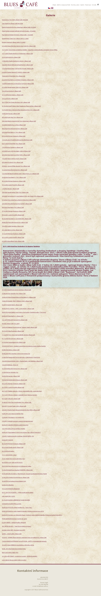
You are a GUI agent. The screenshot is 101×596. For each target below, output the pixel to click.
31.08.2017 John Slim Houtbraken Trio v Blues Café (16, 402)
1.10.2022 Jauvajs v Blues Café (10, 189)
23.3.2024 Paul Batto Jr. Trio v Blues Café (13, 132)
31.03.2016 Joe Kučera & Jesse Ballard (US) (14, 481)
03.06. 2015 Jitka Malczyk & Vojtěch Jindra (14, 549)
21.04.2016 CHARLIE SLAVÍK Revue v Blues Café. (15, 477)
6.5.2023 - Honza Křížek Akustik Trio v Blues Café (16, 166)
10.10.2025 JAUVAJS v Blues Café (11, 57)
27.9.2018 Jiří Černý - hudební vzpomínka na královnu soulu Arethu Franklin (24, 346)
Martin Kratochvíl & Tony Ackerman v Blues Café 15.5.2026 (19, 27)
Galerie (82, 5)
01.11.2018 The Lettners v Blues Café (12, 338)
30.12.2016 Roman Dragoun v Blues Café (13, 444)
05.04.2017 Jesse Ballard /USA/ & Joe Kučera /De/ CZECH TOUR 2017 (21, 432)
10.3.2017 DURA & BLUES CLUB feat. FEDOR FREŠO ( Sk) (18, 436)
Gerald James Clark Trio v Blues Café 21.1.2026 (15, 38)
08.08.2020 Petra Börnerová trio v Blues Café (15, 222)
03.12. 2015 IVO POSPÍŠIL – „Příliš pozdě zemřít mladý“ (18, 492)
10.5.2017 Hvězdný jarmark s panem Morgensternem (17, 421)
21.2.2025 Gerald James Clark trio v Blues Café (15, 87)
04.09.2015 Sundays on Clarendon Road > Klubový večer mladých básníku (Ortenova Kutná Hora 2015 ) (32, 515)
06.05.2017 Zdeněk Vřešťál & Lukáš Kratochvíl (15, 425)
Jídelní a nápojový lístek (63, 5)
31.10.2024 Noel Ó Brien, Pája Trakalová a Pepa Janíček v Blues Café (21, 106)
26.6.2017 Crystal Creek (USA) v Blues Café (14, 406)
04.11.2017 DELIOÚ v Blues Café (11, 399)
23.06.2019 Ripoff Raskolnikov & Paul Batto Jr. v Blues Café (19, 297)
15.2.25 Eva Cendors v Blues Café (11, 91)
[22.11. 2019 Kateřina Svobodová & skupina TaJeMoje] (6, 283)
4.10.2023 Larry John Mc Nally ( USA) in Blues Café (16, 151)
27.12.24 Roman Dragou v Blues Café (12, 95)
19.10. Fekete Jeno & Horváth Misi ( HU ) (13, 459)
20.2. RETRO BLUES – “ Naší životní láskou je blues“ (16, 526)
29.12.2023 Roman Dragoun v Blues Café (13, 136)
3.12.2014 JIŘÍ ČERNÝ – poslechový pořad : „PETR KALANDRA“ (19, 556)
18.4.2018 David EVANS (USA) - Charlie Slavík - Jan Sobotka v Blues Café (22, 361)
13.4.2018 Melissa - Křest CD (10, 365)
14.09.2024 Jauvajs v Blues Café (11, 113)
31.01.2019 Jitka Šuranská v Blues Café (13, 331)
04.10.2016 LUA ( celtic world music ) (12, 462)
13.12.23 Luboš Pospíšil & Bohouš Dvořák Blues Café (17, 140)
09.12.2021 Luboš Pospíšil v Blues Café (13, 215)
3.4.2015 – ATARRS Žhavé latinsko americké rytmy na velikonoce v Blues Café (24, 537)
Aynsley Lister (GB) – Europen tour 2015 (13, 530)
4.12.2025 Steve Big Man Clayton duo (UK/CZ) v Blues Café (19, 46)
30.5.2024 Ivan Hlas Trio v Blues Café (12, 117)
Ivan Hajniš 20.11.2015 (8, 496)
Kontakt (94, 5)
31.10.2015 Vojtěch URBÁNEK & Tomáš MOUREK (16, 500)
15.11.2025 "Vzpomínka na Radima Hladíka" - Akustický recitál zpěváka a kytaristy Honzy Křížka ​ (30, 50)
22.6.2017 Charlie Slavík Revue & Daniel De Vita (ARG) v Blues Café (21, 410)
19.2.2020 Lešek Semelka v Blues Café (13, 226)
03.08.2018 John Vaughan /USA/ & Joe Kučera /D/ (16, 353)
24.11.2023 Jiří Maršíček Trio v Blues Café (13, 144)
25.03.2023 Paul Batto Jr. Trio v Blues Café (14, 177)
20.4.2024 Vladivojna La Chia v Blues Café (14, 125)
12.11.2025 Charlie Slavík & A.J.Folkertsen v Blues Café (17, 53)
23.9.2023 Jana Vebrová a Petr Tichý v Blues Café (16, 155)
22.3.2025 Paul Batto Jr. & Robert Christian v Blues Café (18, 80)
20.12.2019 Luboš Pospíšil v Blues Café (13, 237)
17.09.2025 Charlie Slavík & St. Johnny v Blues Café (16, 61)
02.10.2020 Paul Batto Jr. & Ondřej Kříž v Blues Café (16, 219)
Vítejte (54, 5)
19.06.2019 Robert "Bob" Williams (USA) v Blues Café (17, 301)
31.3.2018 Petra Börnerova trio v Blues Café (14, 369)
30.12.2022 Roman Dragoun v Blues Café (13, 181)
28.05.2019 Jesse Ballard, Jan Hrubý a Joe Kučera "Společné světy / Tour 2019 (24, 312)
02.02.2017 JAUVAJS (7, 440)
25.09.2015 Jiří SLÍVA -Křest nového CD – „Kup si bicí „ (17, 507)
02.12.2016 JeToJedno (8, 451)
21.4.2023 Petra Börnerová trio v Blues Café (14, 170)
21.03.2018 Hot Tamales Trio (10, 372)
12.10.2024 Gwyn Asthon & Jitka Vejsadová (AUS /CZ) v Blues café (20, 110)
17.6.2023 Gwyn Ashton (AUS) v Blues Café (14, 159)
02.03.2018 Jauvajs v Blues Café (11, 376)
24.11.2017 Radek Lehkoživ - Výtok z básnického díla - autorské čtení (22, 391)
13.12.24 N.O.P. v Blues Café (10, 98)
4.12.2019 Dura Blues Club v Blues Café (13, 241)
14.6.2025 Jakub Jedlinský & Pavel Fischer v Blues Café (17, 65)
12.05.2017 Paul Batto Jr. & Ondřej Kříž (13, 417)
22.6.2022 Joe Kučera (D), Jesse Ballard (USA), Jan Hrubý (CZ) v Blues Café (22, 196)
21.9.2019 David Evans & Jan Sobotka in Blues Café (16, 290)
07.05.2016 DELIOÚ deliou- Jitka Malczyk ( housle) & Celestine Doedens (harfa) (24, 474)
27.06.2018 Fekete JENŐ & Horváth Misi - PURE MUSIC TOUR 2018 (21, 357)
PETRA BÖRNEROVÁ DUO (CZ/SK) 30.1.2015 (14, 519)
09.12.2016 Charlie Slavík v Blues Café (12, 447)
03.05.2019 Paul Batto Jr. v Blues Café (12, 316)
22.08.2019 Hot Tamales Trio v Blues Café (13, 293)
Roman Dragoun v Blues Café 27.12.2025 (13, 42)
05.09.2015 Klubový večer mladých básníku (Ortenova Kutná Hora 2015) (23, 511)
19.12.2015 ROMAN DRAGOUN (11, 489)
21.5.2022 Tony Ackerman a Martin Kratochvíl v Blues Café (19, 200)
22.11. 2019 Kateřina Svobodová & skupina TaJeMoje (21, 246)
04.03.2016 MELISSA (8, 485)
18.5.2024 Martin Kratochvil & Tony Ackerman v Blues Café (19, 121)
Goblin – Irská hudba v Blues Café (11, 534)
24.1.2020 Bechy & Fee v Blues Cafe (12, 230)
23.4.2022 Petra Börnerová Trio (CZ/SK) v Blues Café (17, 204)
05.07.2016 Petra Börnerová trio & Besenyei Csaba (16, 466)
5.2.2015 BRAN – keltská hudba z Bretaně (14, 522)
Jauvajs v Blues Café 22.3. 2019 (10, 323)
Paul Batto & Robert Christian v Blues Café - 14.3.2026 (17, 35)
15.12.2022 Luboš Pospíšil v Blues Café (13, 185)
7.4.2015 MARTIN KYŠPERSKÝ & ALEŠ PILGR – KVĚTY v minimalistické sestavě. (24, 541)
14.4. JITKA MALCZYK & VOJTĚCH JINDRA (13, 429)
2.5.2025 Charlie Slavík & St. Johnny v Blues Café (15, 72)
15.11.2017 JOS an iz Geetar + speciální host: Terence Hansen (19, 395)
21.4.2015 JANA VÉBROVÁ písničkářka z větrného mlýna (18, 545)
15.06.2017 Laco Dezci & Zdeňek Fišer (12, 414)
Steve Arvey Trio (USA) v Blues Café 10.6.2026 (15, 20)
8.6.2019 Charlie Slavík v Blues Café (12, 305)
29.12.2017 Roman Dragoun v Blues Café (13, 384)
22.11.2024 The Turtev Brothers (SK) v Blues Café (16, 102)
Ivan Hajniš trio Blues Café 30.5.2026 (12, 23)
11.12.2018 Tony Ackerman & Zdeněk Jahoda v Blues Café (18, 335)
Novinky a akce (75, 5)
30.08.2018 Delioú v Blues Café (10, 350)
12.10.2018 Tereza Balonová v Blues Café (13, 342)
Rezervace (88, 5)
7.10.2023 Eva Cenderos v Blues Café (12, 147)
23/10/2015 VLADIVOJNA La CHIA (11, 504)
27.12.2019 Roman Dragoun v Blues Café (13, 234)
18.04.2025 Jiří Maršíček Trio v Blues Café (13, 76)
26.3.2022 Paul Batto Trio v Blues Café (13, 207)
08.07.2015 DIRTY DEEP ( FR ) (10, 552)
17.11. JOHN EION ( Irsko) (9, 455)
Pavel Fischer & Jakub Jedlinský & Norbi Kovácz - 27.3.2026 (18, 31)
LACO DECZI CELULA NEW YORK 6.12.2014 (14, 560)
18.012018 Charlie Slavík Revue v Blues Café (14, 380)
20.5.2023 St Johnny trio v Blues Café (12, 162)
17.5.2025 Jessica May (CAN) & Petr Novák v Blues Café (17, 68)
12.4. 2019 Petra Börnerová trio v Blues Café (14, 320)
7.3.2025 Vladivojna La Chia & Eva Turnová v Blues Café (18, 83)
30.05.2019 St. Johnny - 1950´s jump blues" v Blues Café (18, 308)
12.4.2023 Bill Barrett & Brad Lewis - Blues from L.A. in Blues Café (20, 174)
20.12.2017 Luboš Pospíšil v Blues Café (13, 387)
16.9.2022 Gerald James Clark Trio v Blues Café (15, 192)
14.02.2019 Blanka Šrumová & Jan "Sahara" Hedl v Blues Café (19, 327)
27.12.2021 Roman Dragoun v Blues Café (13, 211)
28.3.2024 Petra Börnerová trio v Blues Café (14, 128)
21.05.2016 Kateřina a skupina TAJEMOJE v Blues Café (17, 470)
